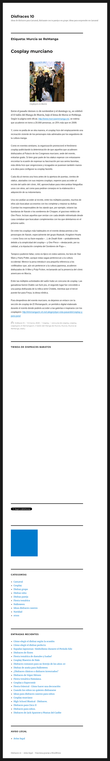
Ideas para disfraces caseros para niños (34, 694)
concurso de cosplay (60, 323)
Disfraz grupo (21, 589)
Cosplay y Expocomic (25, 682)
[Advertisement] (24, 543)
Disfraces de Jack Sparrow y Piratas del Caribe (37, 712)
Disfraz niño (20, 593)
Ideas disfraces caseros (26, 608)
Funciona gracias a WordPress (48, 753)
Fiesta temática (22, 600)
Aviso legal (19, 738)
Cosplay (45, 323)
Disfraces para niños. (25, 709)
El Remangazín (27, 326)
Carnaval (18, 581)
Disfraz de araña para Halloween (31, 667)
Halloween (19, 604)
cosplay (73, 323)
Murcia (64, 326)
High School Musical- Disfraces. (30, 701)
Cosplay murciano (32, 51)
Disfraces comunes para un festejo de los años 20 (39, 664)
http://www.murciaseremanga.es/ (53, 119)
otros (16, 615)
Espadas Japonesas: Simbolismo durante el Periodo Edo (43, 648)
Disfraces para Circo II (25, 705)
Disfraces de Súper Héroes (27, 675)
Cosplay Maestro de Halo (27, 660)
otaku (22, 329)
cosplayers (15, 326)
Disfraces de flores (23, 652)
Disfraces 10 (22, 16)
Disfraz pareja (21, 596)
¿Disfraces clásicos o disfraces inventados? (36, 671)
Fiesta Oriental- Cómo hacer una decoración (37, 686)
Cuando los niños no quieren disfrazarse (35, 690)
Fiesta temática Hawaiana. (27, 679)
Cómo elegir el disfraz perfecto (30, 645)
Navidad (18, 611)
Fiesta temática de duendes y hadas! (33, 656)
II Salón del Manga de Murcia (48, 326)
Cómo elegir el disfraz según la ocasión (34, 641)
